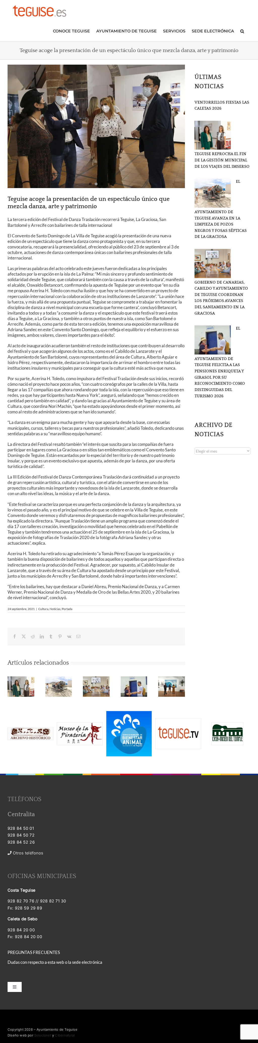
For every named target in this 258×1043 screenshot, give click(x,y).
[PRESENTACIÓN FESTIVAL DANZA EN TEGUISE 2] (96, 126)
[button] (242, 30)
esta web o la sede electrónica (75, 962)
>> (31, 852)
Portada (67, 609)
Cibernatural (65, 1035)
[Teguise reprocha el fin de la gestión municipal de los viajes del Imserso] (213, 135)
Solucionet (42, 1035)
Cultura (43, 609)
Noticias (55, 609)
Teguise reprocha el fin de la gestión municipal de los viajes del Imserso (222, 160)
